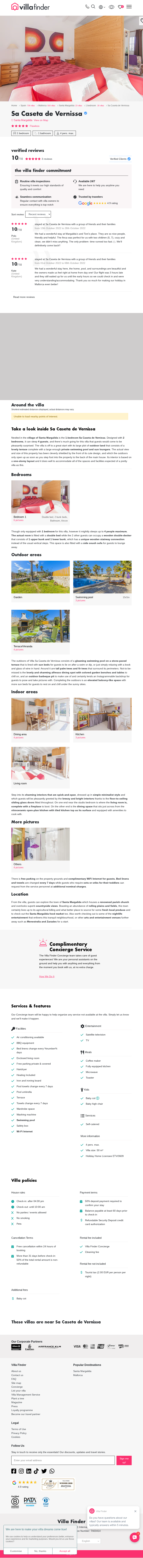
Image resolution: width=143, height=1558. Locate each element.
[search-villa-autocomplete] (93, 7)
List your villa (18, 1390)
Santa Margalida (23, 120)
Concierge (17, 1386)
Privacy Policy (19, 1433)
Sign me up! (124, 1460)
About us (16, 1371)
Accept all (64, 1551)
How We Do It (46, 976)
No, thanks (40, 1551)
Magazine (16, 1402)
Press (14, 1406)
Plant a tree (17, 1398)
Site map (16, 1383)
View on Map (41, 120)
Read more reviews (24, 297)
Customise (16, 1551)
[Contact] (87, 7)
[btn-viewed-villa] (111, 7)
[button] (71, 429)
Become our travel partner (25, 1414)
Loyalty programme (22, 1410)
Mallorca (78, 1375)
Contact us (17, 1375)
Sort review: (17, 214)
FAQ (13, 1379)
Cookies (15, 1437)
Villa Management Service (25, 1394)
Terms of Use (18, 1429)
